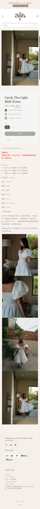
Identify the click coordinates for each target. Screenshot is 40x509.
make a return (9, 484)
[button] (2, 16)
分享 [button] (8, 139)
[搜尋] (35, 25)
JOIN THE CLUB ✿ (20, 6)
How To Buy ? (9, 477)
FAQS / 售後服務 (10, 479)
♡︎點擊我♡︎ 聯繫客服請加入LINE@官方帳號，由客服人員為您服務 (19, 487)
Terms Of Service (10, 481)
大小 (6, 123)
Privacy (7, 474)
